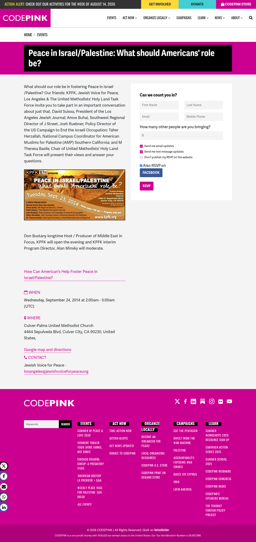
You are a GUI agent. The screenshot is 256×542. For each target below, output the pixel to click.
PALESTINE (180, 450)
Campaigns (184, 17)
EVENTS (42, 34)
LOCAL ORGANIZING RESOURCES (153, 455)
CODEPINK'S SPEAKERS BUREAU (217, 496)
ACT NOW (119, 424)
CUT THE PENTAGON (185, 430)
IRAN (176, 482)
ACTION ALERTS (118, 438)
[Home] (25, 18)
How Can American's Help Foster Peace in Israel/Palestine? (60, 274)
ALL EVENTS (84, 504)
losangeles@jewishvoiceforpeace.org (56, 371)
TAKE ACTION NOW (120, 430)
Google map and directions (47, 349)
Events (113, 17)
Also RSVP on (154, 169)
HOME (28, 34)
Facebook (151, 172)
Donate (197, 4)
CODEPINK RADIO (216, 486)
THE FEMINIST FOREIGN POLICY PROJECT (215, 510)
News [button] (219, 17)
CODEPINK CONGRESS (218, 479)
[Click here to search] (48, 423)
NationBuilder (161, 530)
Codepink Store (237, 4)
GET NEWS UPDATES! (121, 445)
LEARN (213, 424)
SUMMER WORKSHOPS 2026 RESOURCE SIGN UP (217, 435)
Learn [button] (202, 17)
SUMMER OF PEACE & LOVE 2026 (90, 432)
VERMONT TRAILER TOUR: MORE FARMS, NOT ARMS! (89, 447)
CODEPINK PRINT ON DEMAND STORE (153, 475)
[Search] (251, 17)
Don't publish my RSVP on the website (168, 157)
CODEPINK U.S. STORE (154, 465)
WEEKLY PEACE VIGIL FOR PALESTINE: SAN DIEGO (90, 492)
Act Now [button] (129, 17)
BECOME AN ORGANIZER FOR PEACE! (151, 441)
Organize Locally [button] (155, 17)
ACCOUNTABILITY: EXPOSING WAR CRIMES (184, 462)
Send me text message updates (164, 152)
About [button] (235, 17)
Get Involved (160, 4)
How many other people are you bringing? (175, 126)
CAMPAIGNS (186, 424)
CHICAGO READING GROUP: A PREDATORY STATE (90, 463)
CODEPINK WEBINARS (218, 471)
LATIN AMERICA (183, 489)
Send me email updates (159, 146)
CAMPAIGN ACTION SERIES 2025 (217, 449)
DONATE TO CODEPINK (122, 453)
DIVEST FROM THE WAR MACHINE (184, 440)
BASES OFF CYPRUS (185, 474)
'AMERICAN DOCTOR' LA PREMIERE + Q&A (89, 478)
